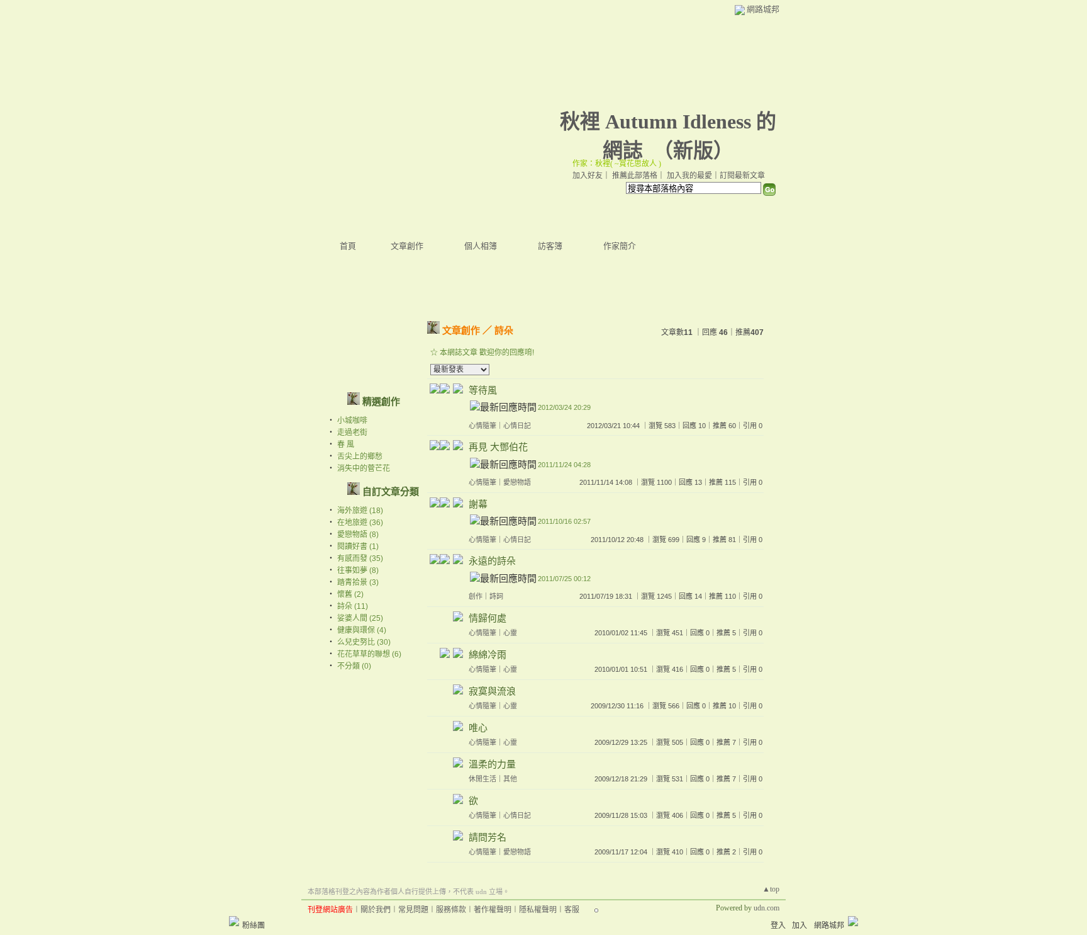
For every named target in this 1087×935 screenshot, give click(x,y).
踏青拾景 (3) (358, 582)
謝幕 (478, 504)
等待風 (483, 390)
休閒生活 (482, 779)
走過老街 (352, 432)
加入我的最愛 (689, 175)
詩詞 (496, 596)
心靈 (510, 633)
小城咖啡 (352, 420)
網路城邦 (763, 9)
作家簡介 (619, 246)
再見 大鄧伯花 (498, 446)
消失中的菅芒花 (363, 468)
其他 (510, 779)
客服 (571, 909)
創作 (475, 596)
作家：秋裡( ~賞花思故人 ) (616, 163)
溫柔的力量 (492, 764)
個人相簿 (480, 246)
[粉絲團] (234, 921)
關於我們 (375, 909)
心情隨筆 (482, 425)
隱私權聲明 (538, 909)
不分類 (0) (354, 666)
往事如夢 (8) (358, 570)
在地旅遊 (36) (360, 522)
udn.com (766, 908)
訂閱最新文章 (742, 175)
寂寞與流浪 (492, 691)
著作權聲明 (492, 909)
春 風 (345, 444)
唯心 (478, 727)
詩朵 (503, 330)
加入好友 (587, 175)
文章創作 (407, 246)
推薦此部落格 (634, 175)
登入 (778, 925)
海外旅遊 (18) (360, 510)
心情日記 (517, 425)
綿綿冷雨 (487, 654)
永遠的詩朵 (492, 560)
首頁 (348, 246)
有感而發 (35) (360, 558)
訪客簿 (550, 246)
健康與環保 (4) (361, 630)
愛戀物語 (517, 482)
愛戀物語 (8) (358, 534)
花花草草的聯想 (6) (369, 654)
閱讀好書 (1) (358, 546)
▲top (770, 889)
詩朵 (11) (352, 606)
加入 (799, 925)
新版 (693, 150)
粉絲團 (253, 925)
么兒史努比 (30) (364, 642)
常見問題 (413, 909)
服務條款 (451, 909)
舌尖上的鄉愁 (359, 456)
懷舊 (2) (350, 594)
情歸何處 (487, 618)
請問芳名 (487, 837)
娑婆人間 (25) (360, 618)
